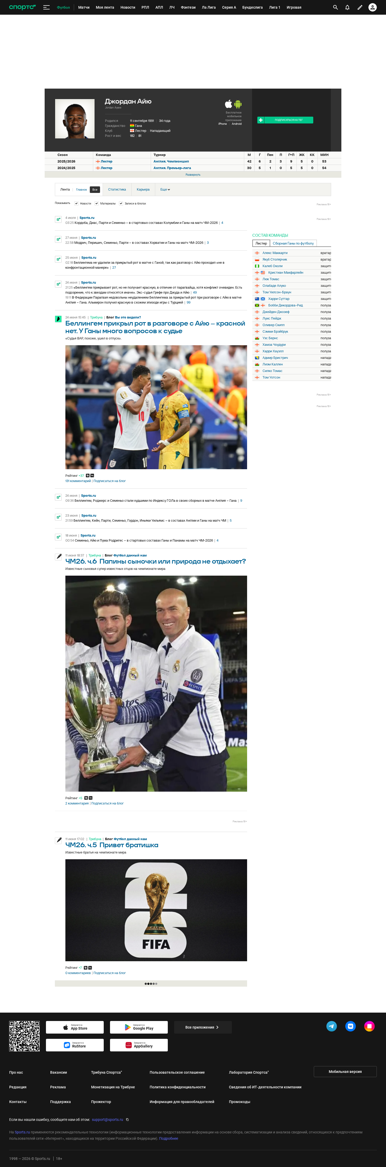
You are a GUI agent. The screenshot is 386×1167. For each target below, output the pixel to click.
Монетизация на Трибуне (113, 1087)
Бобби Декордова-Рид (285, 305)
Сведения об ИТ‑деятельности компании (265, 1087)
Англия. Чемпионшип (171, 161)
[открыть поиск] (335, 7)
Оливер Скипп (274, 325)
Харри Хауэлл (273, 351)
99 (188, 302)
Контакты (18, 1102)
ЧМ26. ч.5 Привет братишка (111, 845)
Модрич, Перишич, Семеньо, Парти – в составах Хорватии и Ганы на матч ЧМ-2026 (138, 242)
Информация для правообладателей (182, 1102)
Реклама (58, 1087)
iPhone (222, 124)
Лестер (140, 130)
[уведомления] (347, 7)
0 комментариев (78, 973)
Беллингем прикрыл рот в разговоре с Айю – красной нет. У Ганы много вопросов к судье (155, 327)
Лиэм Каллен (273, 364)
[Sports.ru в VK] (351, 1027)
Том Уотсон (271, 377)
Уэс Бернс (270, 338)
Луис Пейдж (272, 318)
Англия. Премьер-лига (172, 168)
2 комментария (77, 803)
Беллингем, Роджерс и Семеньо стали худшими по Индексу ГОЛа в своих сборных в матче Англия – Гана (156, 500)
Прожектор (101, 1102)
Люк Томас (271, 279)
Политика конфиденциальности (178, 1087)
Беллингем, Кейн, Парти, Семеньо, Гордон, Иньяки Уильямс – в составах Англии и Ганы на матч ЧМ (150, 520)
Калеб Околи (273, 266)
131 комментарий (78, 481)
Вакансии (58, 1072)
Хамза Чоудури (274, 345)
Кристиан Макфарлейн (285, 273)
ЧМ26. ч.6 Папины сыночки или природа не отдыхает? (155, 562)
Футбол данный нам (130, 555)
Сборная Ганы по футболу (293, 243)
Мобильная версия (345, 1071)
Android (237, 124)
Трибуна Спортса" (106, 1072)
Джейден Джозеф (276, 312)
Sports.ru (87, 217)
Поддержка (60, 1102)
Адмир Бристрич (275, 358)
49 (195, 292)
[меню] (46, 7)
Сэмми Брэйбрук (275, 331)
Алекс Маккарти (275, 253)
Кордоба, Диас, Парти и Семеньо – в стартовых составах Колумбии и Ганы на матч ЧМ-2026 (146, 222)
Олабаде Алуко (274, 286)
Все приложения (199, 1027)
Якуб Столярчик (275, 259)
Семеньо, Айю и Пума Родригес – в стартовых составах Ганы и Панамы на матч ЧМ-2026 (144, 540)
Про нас (16, 1072)
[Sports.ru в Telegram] (332, 1027)
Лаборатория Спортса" (249, 1072)
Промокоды (239, 1102)
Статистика (117, 189)
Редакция (18, 1087)
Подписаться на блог (109, 481)
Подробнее (168, 1138)
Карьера (143, 189)
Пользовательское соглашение (177, 1072)
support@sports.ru (107, 1119)
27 (114, 267)
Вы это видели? (128, 317)
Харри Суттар (278, 299)
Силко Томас (273, 371)
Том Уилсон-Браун (277, 292)
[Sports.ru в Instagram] (370, 1027)
